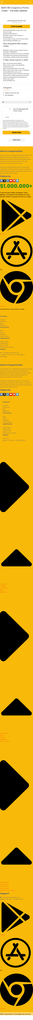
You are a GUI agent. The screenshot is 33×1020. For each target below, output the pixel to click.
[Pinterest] (14, 180)
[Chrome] (16, 303)
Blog (1, 590)
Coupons (3, 586)
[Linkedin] (17, 180)
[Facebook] (1, 180)
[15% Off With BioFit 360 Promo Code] (7, 112)
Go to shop (17, 26)
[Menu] (2, 2)
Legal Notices (4, 882)
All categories (9, 95)
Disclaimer (3, 592)
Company (3, 584)
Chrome (2, 306)
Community (4, 733)
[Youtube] (10, 180)
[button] (16, 514)
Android (2, 234)
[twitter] (4, 180)
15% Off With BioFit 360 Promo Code (20, 110)
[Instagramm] (7, 180)
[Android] (16, 231)
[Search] (30, 2)
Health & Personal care (12, 93)
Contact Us (4, 588)
